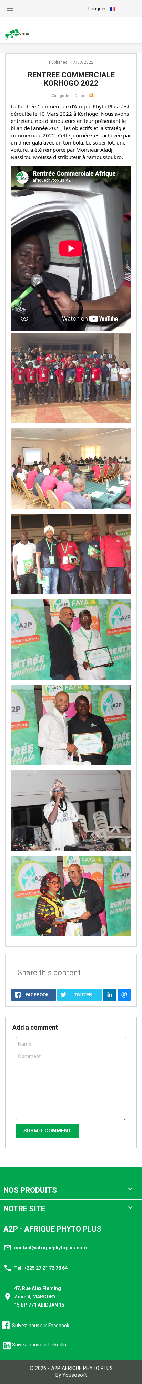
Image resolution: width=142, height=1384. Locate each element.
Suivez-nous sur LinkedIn (39, 1345)
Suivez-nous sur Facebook (40, 1325)
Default (81, 96)
